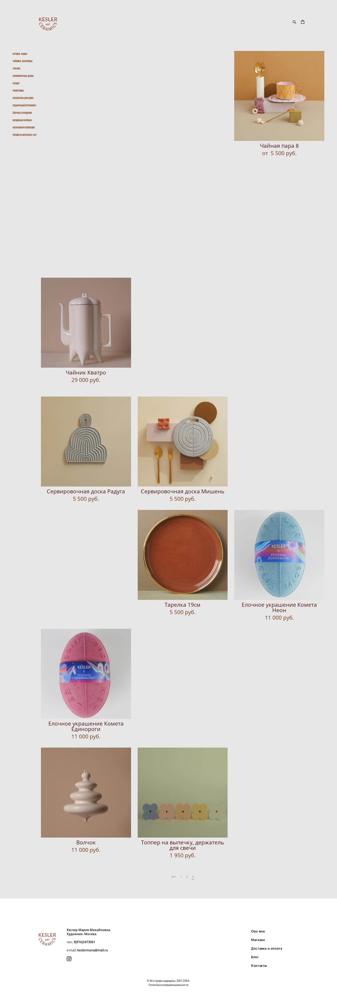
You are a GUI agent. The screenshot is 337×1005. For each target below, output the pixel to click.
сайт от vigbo (168, 996)
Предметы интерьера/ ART (25, 134)
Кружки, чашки (20, 53)
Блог (255, 957)
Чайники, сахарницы (22, 61)
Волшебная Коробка (22, 120)
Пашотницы (18, 90)
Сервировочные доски (23, 75)
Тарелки (16, 68)
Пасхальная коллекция (24, 127)
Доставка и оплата (266, 948)
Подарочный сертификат (24, 105)
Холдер (16, 83)
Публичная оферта (168, 912)
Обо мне (258, 931)
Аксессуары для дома (23, 98)
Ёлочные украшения (22, 112)
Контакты (259, 965)
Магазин (258, 940)
